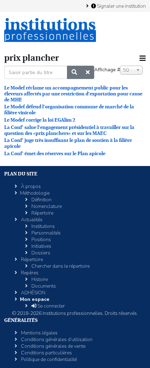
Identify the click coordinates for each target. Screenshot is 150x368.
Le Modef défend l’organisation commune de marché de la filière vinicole (69, 109)
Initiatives (40, 246)
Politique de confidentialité (48, 359)
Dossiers (40, 253)
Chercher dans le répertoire (60, 266)
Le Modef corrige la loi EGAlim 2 (39, 120)
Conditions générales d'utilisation (56, 339)
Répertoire (41, 213)
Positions (40, 239)
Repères (29, 272)
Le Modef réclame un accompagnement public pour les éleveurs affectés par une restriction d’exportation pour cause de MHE (73, 93)
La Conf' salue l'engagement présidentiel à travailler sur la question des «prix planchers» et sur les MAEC (69, 130)
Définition (41, 199)
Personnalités (45, 233)
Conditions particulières (46, 352)
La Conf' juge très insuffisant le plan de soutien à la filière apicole (68, 143)
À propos (30, 186)
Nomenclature (46, 206)
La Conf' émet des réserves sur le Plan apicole (54, 153)
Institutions (42, 226)
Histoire (39, 279)
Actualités (31, 219)
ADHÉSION (32, 292)
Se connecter (50, 306)
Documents (43, 286)
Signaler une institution (121, 6)
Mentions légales (39, 333)
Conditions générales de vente (52, 346)
